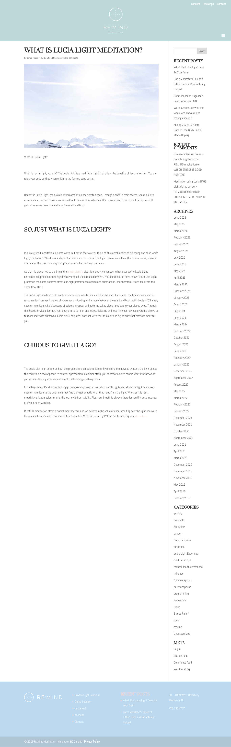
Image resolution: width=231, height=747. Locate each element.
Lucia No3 (80, 708)
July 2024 (179, 311)
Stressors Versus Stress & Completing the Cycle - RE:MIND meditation (189, 159)
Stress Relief (181, 613)
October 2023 (182, 338)
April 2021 (180, 451)
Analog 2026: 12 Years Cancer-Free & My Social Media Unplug (188, 130)
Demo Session (83, 701)
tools (177, 620)
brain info (179, 520)
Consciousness (182, 540)
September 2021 (183, 438)
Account (195, 4)
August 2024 (181, 304)
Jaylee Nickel (32, 57)
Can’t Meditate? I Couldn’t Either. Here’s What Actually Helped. (189, 84)
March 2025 (181, 284)
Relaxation (180, 600)
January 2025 (181, 298)
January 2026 (181, 244)
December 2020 (183, 465)
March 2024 (181, 324)
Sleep (177, 607)
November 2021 (183, 424)
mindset (178, 573)
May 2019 (179, 484)
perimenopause (182, 587)
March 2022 (181, 398)
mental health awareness (188, 567)
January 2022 (181, 411)
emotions (179, 547)
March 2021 (181, 458)
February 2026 (182, 237)
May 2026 (179, 224)
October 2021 (182, 431)
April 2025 (180, 277)
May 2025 (179, 271)
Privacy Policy (92, 741)
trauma (178, 627)
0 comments (72, 57)
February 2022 (182, 404)
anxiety (178, 513)
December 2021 (183, 418)
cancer (177, 533)
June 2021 (180, 444)
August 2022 (181, 384)
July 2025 (179, 257)
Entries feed (181, 656)
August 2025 (181, 251)
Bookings (208, 4)
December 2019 (183, 471)
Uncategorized (59, 57)
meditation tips (182, 560)
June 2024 (180, 318)
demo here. (141, 416)
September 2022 (183, 378)
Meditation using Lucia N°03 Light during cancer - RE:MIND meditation (190, 186)
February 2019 (182, 498)
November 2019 (183, 478)
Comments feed (183, 662)
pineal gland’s (75, 271)
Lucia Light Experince (186, 553)
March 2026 (181, 231)
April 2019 (180, 491)
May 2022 (179, 391)
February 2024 (182, 331)
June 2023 (180, 351)
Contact (221, 4)
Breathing (179, 527)
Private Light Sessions (87, 695)
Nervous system (183, 580)
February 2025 (182, 291)
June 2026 (180, 217)
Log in (177, 649)
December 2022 (183, 371)
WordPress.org (182, 669)
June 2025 (180, 264)
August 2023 (181, 344)
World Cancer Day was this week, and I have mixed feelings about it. (189, 113)
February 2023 (182, 358)
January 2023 (181, 364)
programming (181, 593)
